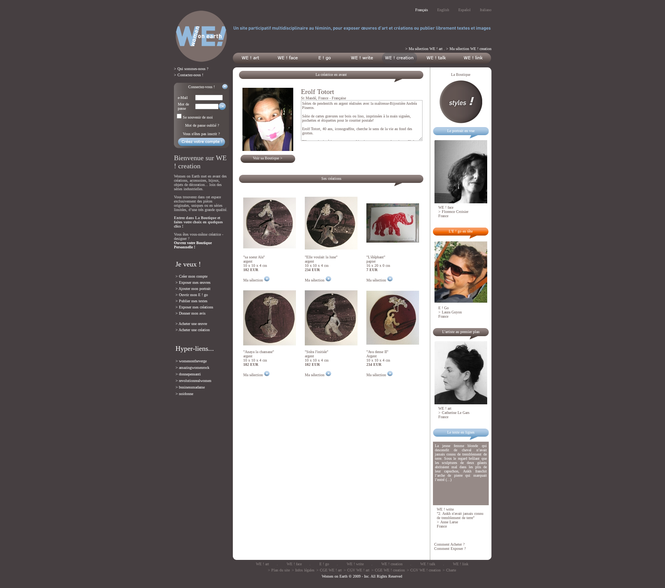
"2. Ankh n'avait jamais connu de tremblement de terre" (460, 515)
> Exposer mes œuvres (193, 282)
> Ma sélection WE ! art (424, 49)
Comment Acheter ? (449, 544)
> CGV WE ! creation (424, 570)
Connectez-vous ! (201, 87)
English (443, 10)
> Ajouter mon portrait (193, 288)
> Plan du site (279, 570)
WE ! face (294, 564)
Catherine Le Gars (456, 412)
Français (421, 10)
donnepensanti (190, 374)
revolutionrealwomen (195, 381)
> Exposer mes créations (194, 307)
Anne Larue (449, 522)
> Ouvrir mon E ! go (191, 295)
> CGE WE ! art (329, 570)
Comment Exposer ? (450, 548)
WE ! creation (392, 564)
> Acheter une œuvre (191, 324)
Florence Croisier (455, 211)
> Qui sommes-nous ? (191, 69)
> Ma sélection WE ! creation (468, 49)
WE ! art (262, 564)
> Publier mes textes (191, 301)
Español (464, 10)
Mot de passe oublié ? (202, 125)
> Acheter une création (192, 330)
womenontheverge (193, 361)
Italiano (485, 10)
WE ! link (460, 564)
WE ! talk (427, 564)
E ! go (324, 564)
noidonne (186, 394)
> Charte (449, 570)
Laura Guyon (452, 312)
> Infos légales (303, 570)
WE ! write (355, 564)
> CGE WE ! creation (388, 570)
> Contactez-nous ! (188, 75)
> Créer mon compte (191, 276)
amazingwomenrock (194, 367)
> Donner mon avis (190, 313)
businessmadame (192, 387)
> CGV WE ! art (356, 570)
